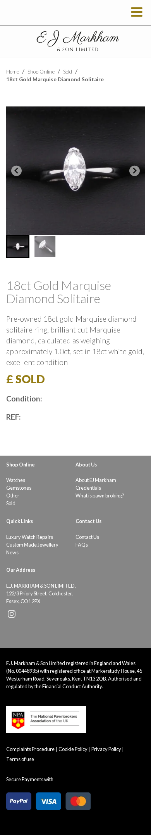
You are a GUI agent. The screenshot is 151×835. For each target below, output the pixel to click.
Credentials (88, 488)
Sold (67, 72)
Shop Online (41, 72)
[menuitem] (17, 246)
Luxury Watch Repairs (29, 537)
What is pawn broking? (100, 495)
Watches (15, 480)
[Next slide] (134, 171)
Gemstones (18, 488)
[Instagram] (11, 616)
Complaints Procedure (30, 749)
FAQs (82, 545)
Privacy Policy (106, 749)
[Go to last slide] (16, 171)
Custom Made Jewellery (32, 545)
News (12, 552)
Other (12, 495)
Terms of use (20, 759)
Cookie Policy (73, 749)
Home (12, 72)
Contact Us (87, 537)
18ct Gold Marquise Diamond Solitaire (55, 79)
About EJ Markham (96, 480)
